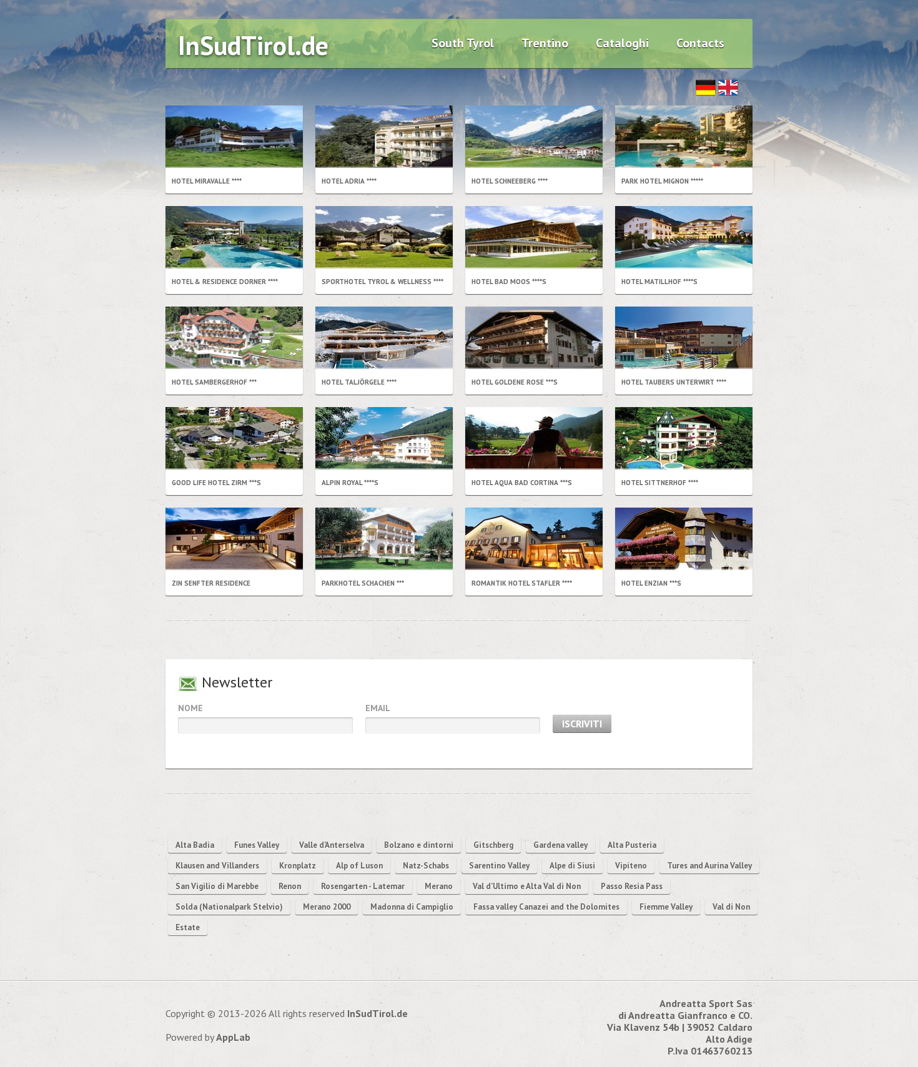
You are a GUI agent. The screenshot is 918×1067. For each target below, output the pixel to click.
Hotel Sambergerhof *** (214, 382)
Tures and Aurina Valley (709, 865)
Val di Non (731, 907)
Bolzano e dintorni (418, 845)
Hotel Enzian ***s (651, 583)
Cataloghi (622, 43)
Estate (187, 927)
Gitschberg (493, 845)
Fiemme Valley (666, 907)
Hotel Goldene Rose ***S (514, 382)
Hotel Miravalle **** (207, 181)
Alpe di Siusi (572, 865)
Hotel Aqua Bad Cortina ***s (521, 482)
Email (377, 708)
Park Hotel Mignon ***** (662, 181)
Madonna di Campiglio (411, 907)
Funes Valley (256, 845)
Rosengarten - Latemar (363, 886)
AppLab (233, 1037)
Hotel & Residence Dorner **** (225, 281)
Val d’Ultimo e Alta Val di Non (527, 886)
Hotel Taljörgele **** (359, 382)
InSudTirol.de (253, 45)
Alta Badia (194, 845)
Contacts (700, 43)
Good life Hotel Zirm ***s (216, 482)
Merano (439, 886)
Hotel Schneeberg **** (509, 181)
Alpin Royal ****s (350, 482)
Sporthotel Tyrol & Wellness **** (382, 281)
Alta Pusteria (632, 845)
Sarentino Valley (499, 865)
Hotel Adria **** (349, 181)
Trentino (544, 43)
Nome (190, 708)
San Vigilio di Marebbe (217, 886)
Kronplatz (297, 865)
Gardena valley (560, 845)
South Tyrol (463, 43)
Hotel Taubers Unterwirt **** (673, 382)
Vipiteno (631, 865)
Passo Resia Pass (632, 886)
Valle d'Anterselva (331, 845)
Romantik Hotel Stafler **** (521, 583)
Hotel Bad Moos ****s (508, 281)
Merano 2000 (326, 907)
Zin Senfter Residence (211, 583)
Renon (290, 886)
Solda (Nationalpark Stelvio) (229, 907)
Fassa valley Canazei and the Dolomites (546, 907)
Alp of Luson (359, 865)
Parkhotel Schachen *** (363, 583)
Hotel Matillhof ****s (659, 281)
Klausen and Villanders (217, 865)
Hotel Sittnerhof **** (659, 482)
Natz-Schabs (426, 865)
